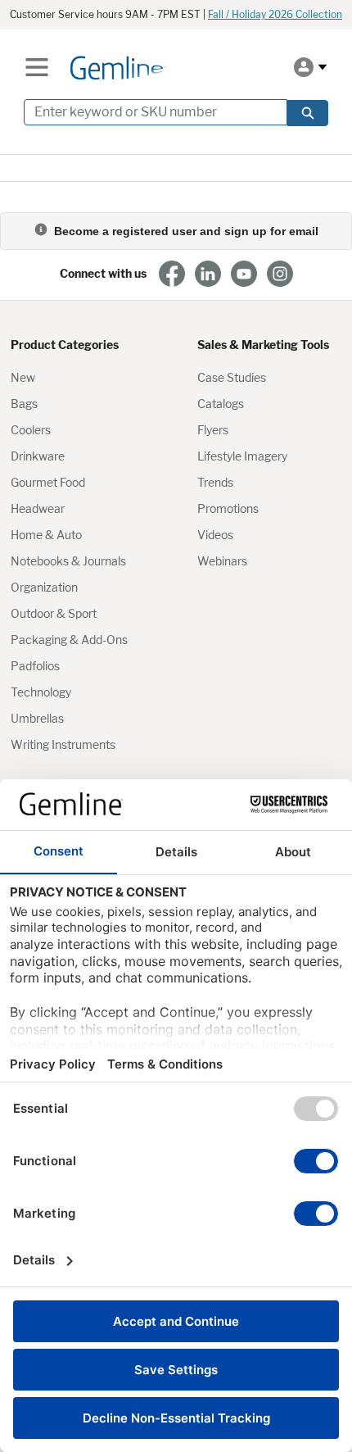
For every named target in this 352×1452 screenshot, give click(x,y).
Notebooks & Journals (68, 561)
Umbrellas (37, 718)
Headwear (38, 508)
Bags (24, 404)
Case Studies (231, 377)
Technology (41, 692)
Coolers (31, 430)
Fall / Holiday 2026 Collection (275, 14)
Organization (44, 587)
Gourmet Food (48, 482)
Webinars (222, 561)
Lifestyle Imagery (242, 456)
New (23, 377)
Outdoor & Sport (54, 613)
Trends (215, 482)
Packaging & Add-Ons (69, 640)
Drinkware (38, 456)
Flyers (212, 430)
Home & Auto (46, 535)
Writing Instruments (63, 744)
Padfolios (35, 666)
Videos (215, 535)
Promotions (228, 508)
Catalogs (220, 404)
